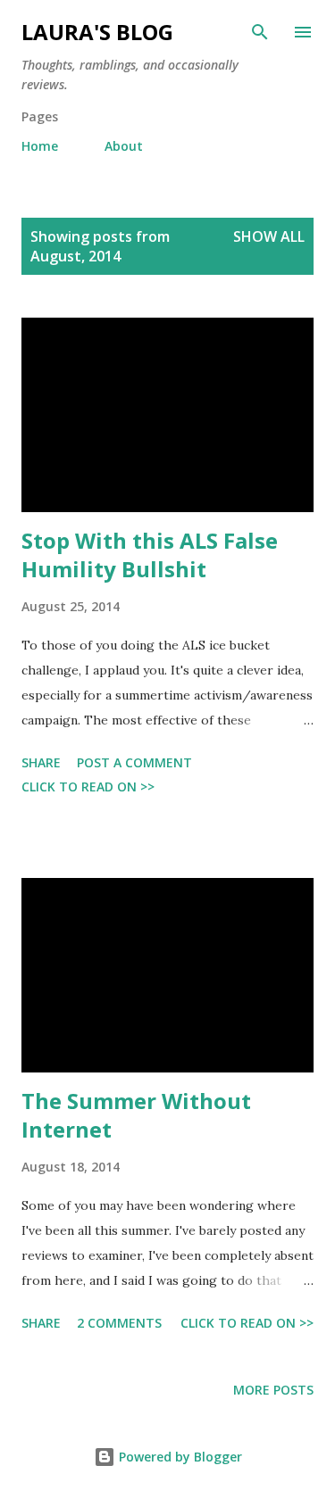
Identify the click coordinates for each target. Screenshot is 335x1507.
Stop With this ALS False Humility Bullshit (149, 555)
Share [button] (41, 762)
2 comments (119, 1322)
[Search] (260, 32)
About (124, 145)
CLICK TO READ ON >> (88, 786)
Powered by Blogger (178, 1456)
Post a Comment (134, 762)
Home (39, 145)
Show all (269, 236)
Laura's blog (97, 31)
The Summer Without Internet (136, 1115)
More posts (273, 1389)
